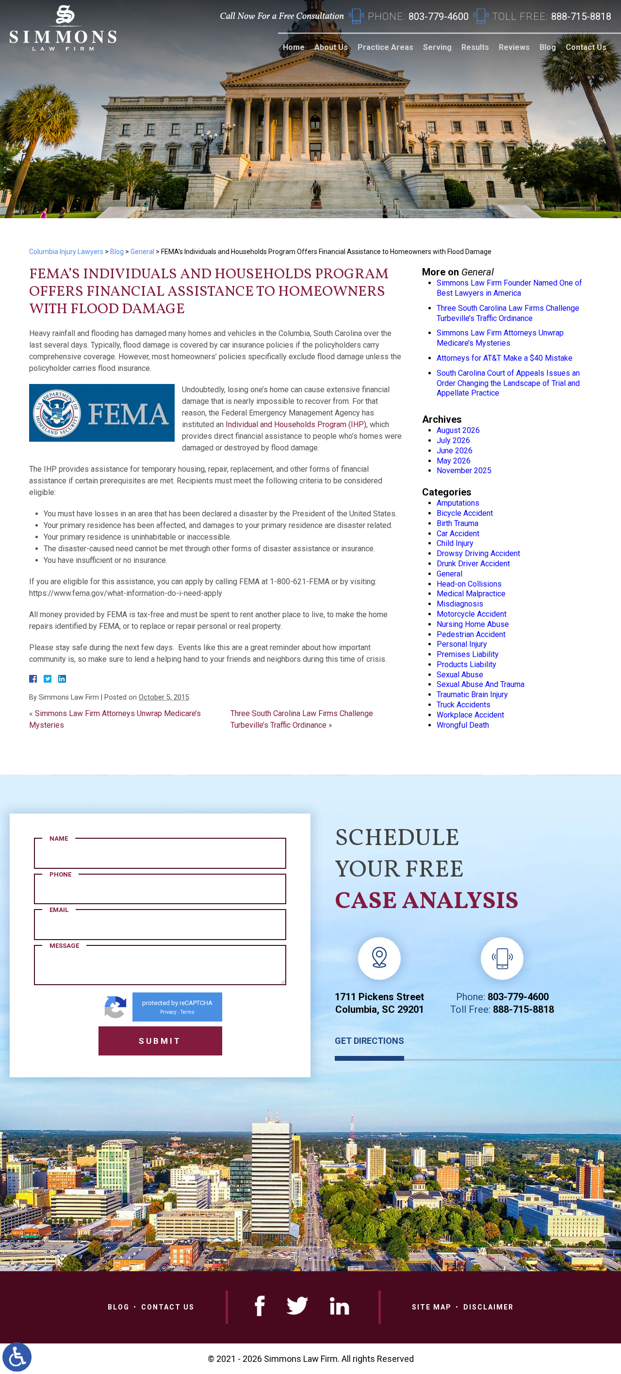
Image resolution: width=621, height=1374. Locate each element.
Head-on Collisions (469, 584)
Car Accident (458, 533)
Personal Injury (462, 644)
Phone (60, 874)
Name (58, 838)
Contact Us (586, 47)
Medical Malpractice (471, 593)
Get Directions (369, 1041)
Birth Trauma (457, 523)
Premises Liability (468, 654)
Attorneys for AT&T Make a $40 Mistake (504, 358)
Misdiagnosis (460, 603)
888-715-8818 (523, 1009)
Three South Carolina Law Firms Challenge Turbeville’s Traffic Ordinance (508, 313)
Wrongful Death (463, 725)
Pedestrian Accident (471, 634)
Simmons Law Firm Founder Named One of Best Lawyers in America (509, 288)
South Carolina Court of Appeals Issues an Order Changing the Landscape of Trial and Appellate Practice (508, 383)
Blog (547, 47)
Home (294, 47)
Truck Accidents (463, 704)
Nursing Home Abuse (473, 624)
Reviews (514, 47)
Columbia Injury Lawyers (66, 252)
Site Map (432, 1307)
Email (58, 909)
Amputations (458, 503)
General (142, 252)
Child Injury (455, 543)
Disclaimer (488, 1307)
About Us (331, 47)
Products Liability (466, 664)
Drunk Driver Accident (473, 563)
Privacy (168, 1012)
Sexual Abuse (460, 674)
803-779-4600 (518, 997)
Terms (187, 1012)
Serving (437, 47)
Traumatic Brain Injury (472, 694)
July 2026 (453, 440)
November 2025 (464, 470)
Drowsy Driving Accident (478, 553)
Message (64, 945)
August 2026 (458, 430)
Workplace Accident (470, 714)
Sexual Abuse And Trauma (480, 684)
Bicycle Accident (465, 513)
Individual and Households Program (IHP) (296, 424)
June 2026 (455, 450)
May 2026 (454, 460)
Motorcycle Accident (472, 614)
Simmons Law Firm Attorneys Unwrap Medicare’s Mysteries (500, 338)
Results (475, 47)
